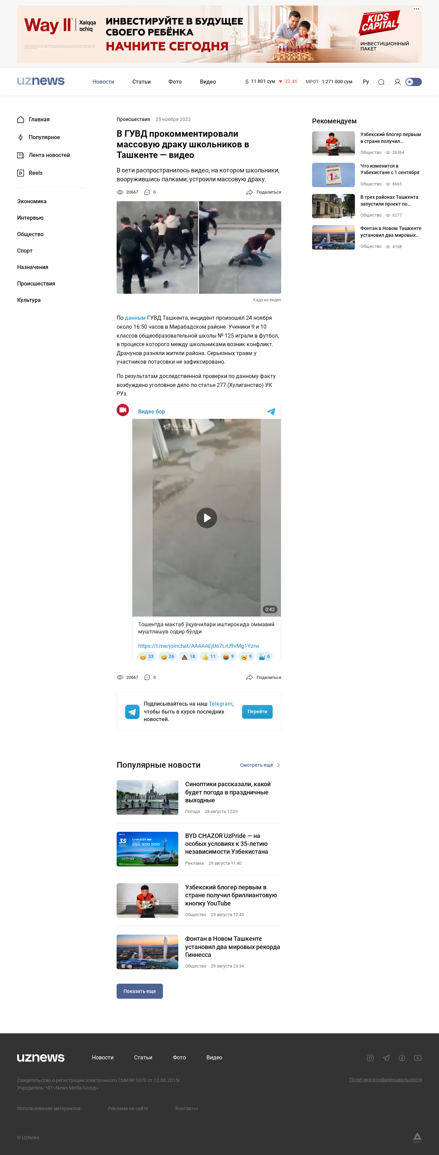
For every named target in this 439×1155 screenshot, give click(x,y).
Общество (30, 234)
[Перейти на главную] (40, 81)
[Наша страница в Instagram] (370, 1058)
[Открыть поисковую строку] (384, 82)
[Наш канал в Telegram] (386, 1058)
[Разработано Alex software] (417, 1138)
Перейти (257, 711)
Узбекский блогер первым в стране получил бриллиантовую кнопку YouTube (231, 895)
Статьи (141, 81)
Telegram (221, 704)
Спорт (25, 251)
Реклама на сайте (128, 1108)
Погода (192, 811)
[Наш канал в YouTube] (418, 1058)
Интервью (30, 218)
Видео (208, 81)
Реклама (194, 863)
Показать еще (139, 991)
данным (135, 318)
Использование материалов (49, 1108)
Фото (175, 81)
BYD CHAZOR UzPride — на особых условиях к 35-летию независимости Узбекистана (226, 843)
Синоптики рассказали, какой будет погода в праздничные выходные (228, 792)
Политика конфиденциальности (385, 1079)
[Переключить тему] (413, 82)
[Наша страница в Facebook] (402, 1058)
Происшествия (36, 284)
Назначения (32, 267)
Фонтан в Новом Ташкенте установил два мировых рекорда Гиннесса (232, 946)
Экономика (32, 201)
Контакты (186, 1108)
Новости (103, 81)
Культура (29, 300)
